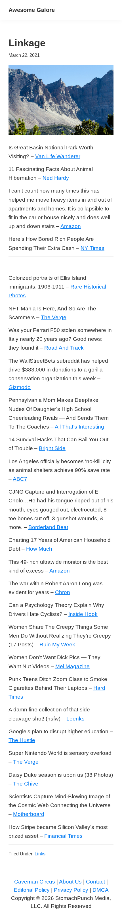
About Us (70, 882)
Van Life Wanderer (57, 156)
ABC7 (20, 479)
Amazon (70, 226)
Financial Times (63, 836)
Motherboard (28, 814)
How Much (39, 549)
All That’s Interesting (79, 427)
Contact (95, 882)
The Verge (53, 317)
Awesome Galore (32, 10)
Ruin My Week (57, 645)
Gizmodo (20, 387)
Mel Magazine (72, 666)
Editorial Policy (32, 890)
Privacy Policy (72, 890)
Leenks (75, 719)
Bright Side (52, 448)
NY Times (92, 248)
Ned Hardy (56, 178)
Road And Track (64, 348)
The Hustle (22, 740)
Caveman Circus (34, 882)
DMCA (100, 890)
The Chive (25, 784)
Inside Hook (83, 614)
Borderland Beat (48, 527)
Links (40, 853)
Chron (62, 592)
